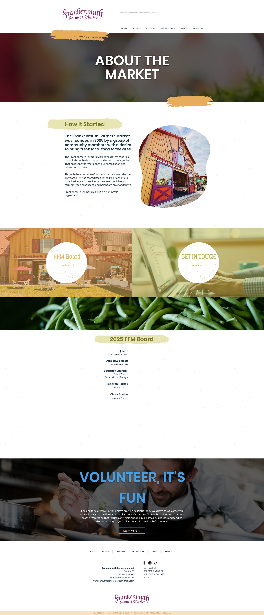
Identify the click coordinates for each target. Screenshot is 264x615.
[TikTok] (156, 563)
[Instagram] (150, 563)
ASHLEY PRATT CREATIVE (160, 613)
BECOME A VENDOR (153, 571)
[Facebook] (144, 563)
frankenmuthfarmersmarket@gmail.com (113, 580)
